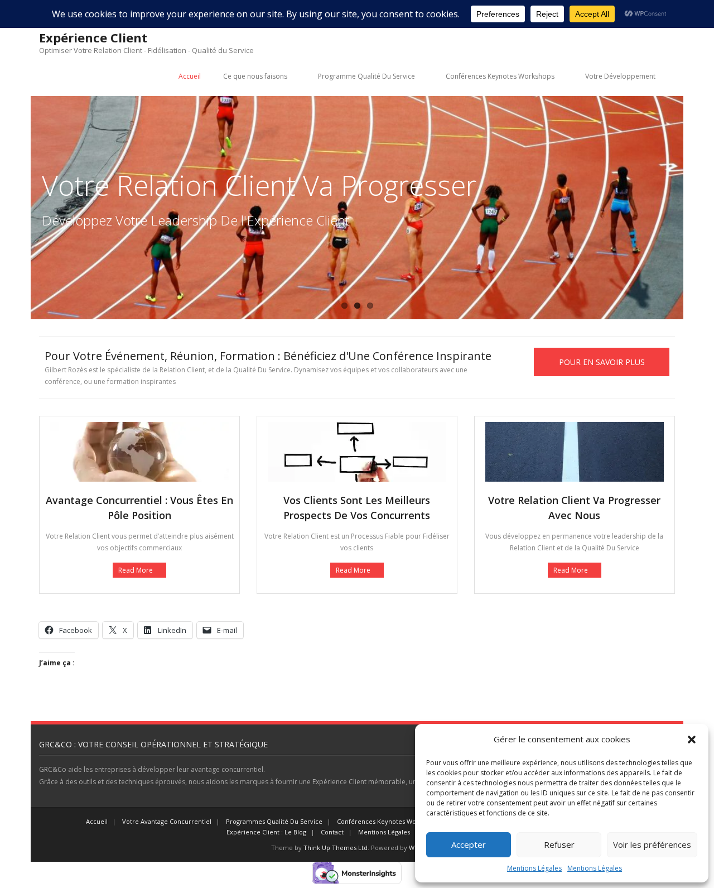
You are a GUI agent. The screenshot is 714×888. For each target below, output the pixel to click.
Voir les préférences (652, 844)
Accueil (189, 76)
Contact (332, 832)
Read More (135, 570)
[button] (691, 739)
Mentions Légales (534, 868)
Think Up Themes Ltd (335, 847)
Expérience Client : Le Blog (266, 832)
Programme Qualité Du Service (366, 76)
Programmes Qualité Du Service (274, 821)
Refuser (559, 844)
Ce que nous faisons (255, 76)
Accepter (468, 844)
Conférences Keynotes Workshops (500, 76)
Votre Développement (620, 76)
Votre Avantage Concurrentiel (166, 821)
